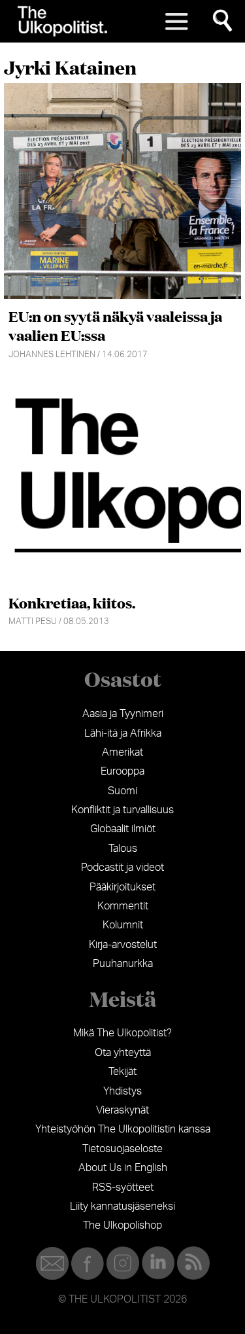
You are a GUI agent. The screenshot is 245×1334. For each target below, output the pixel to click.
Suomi (122, 791)
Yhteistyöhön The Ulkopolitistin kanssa (122, 1129)
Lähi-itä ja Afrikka (122, 733)
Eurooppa (122, 771)
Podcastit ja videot (122, 867)
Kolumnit (123, 925)
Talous (122, 848)
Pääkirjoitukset (122, 887)
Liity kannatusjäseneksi (122, 1206)
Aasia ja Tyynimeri (122, 714)
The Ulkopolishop (122, 1225)
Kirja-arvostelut (123, 944)
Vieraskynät (122, 1110)
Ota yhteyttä (123, 1052)
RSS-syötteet (123, 1187)
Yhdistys (122, 1091)
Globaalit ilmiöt (122, 829)
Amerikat (122, 752)
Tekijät (122, 1071)
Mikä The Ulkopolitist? (122, 1033)
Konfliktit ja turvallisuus (122, 810)
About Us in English (122, 1168)
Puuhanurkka (123, 963)
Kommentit (122, 906)
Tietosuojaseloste (122, 1149)
